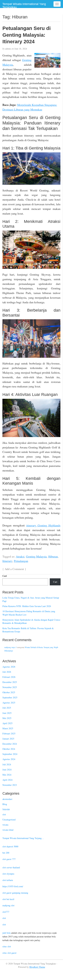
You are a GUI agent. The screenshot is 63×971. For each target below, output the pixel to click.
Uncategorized (9, 819)
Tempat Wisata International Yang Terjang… (23, 838)
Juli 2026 (6, 671)
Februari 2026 (8, 676)
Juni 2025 (6, 713)
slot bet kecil (8, 899)
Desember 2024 (9, 743)
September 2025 (9, 697)
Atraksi (20, 556)
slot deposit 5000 (10, 846)
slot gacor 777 (9, 859)
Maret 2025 (7, 728)
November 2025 (9, 687)
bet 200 (5, 852)
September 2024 (9, 754)
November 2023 (9, 784)
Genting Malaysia (36, 556)
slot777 (5, 911)
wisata (5, 824)
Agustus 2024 (8, 759)
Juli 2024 (6, 764)
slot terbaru (7, 880)
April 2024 (7, 779)
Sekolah (6, 809)
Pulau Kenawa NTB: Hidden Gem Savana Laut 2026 (26, 606)
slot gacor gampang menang (15, 892)
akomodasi (7, 799)
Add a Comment (14, 569)
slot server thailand (11, 867)
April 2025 (7, 723)
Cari (4, 576)
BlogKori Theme (37, 966)
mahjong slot (8, 905)
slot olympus (8, 873)
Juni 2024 (6, 769)
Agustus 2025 (8, 702)
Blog (4, 804)
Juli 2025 (6, 707)
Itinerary (7, 561)
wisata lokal (7, 829)
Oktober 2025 (8, 692)
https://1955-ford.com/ (12, 886)
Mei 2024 (6, 774)
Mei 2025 (6, 718)
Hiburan (53, 556)
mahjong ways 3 (10, 647)
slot (4, 814)
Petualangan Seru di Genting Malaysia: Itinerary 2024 (26, 34)
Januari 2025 (8, 738)
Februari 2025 (8, 733)
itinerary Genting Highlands (43, 525)
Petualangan (21, 561)
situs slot (6, 946)
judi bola (6, 932)
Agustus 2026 (8, 666)
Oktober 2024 (8, 748)
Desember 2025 (9, 682)
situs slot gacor (9, 952)
